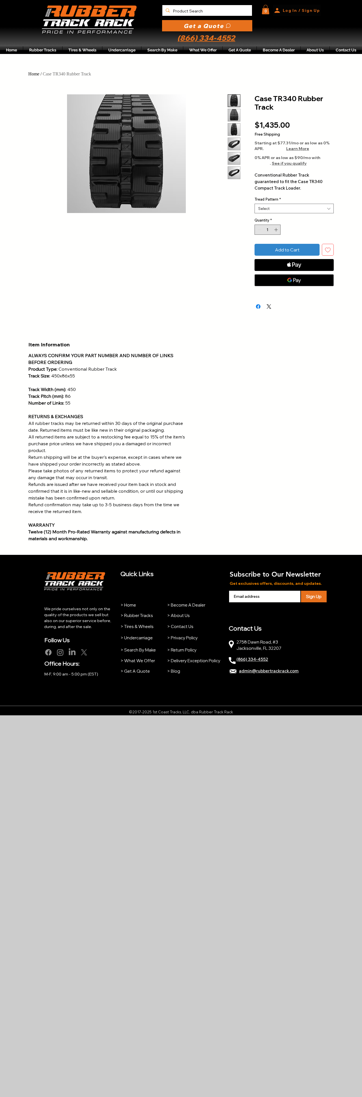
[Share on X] (269, 306)
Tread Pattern (268, 199)
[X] (84, 652)
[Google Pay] (294, 280)
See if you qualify (289, 163)
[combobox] (294, 208)
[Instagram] (60, 652)
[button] (266, 9)
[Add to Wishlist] (328, 250)
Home (33, 73)
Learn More (297, 148)
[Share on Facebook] (258, 306)
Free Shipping (267, 134)
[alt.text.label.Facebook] (48, 652)
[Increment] (276, 229)
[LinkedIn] (72, 652)
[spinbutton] (267, 229)
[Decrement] (258, 229)
